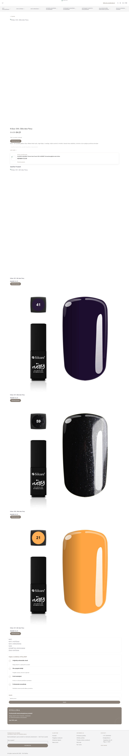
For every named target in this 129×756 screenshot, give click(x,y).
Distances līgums (56, 740)
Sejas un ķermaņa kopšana (120, 9)
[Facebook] (104, 748)
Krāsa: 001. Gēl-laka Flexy (17, 278)
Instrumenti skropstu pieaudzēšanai (87, 9)
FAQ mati (79, 742)
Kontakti (54, 735)
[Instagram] (101, 748)
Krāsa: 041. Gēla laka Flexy (17, 395)
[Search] (117, 2)
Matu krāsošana (35, 8)
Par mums (79, 744)
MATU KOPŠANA (14, 641)
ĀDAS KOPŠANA (14, 650)
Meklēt (10, 695)
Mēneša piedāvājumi (109, 3)
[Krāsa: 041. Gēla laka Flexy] (64, 339)
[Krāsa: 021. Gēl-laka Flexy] (64, 572)
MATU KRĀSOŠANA (15, 644)
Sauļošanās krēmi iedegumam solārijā (104, 9)
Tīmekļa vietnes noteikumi (83, 740)
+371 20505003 (107, 735)
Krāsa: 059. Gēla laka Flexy (17, 511)
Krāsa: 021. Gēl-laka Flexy (17, 628)
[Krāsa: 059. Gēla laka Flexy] (64, 456)
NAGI (10, 646)
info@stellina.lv (106, 738)
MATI (10, 639)
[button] (2, 3)
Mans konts (55, 742)
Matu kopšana (19, 8)
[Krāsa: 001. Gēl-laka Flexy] (64, 223)
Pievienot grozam (16, 141)
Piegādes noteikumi (57, 738)
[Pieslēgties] (120, 2)
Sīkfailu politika (81, 738)
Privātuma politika (81, 735)
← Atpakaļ (12, 16)
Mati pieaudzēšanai (5, 9)
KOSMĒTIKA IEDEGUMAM (17, 648)
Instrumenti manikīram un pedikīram (69, 9)
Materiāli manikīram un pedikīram (51, 9)
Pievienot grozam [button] (15, 283)
